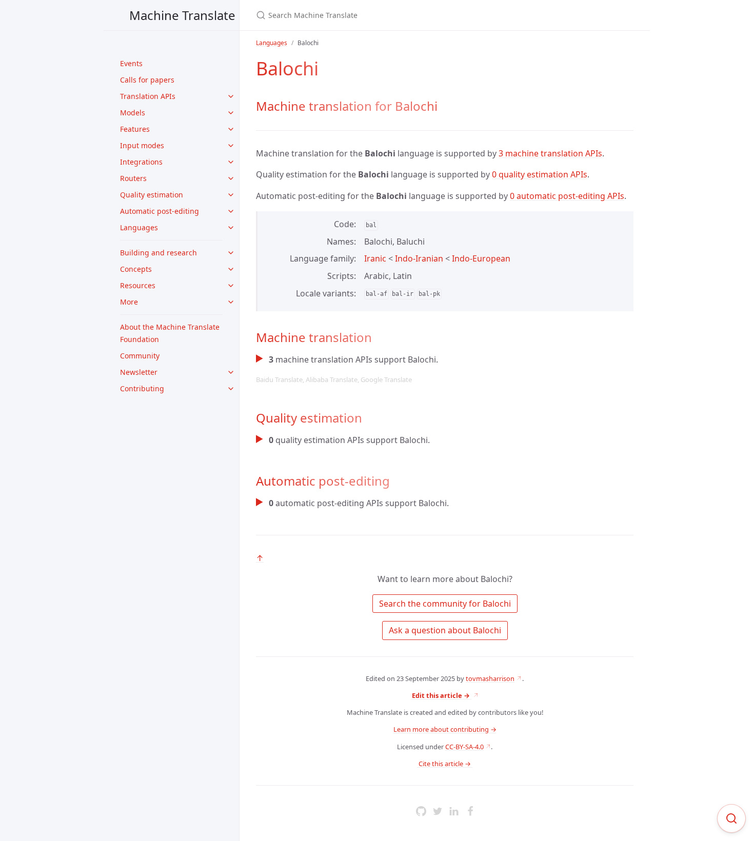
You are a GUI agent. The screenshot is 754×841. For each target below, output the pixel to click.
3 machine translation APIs (550, 153)
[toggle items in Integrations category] (231, 162)
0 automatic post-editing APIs (567, 196)
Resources (137, 285)
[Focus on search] (731, 818)
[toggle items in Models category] (231, 113)
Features (135, 129)
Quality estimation (151, 194)
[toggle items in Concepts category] (231, 269)
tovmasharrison (490, 678)
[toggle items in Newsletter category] (231, 372)
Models (132, 112)
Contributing (142, 388)
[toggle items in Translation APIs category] (231, 96)
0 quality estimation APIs (539, 174)
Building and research (158, 252)
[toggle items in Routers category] (231, 178)
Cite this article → (444, 763)
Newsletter (138, 372)
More (129, 302)
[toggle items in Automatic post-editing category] (231, 211)
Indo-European (481, 258)
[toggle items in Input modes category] (231, 145)
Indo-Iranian (419, 258)
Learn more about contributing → (445, 729)
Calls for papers (147, 80)
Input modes (142, 145)
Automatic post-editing (159, 211)
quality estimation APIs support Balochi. (349, 440)
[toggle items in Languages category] (231, 227)
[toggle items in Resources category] (231, 285)
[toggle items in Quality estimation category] (231, 195)
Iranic (375, 258)
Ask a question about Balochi (445, 630)
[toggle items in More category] (231, 302)
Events (131, 63)
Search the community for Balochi (445, 603)
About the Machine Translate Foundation (170, 333)
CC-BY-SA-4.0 (464, 746)
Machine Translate (182, 15)
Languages (139, 227)
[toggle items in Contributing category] (231, 389)
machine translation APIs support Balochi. (347, 369)
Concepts (136, 269)
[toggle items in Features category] (231, 129)
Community (140, 356)
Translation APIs (147, 96)
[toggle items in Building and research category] (231, 253)
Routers (133, 178)
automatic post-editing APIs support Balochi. (359, 503)
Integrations (141, 162)
